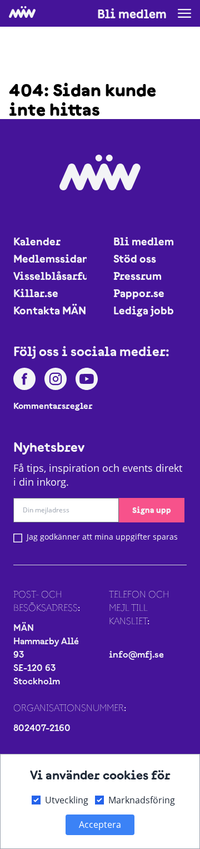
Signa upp (151, 510)
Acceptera (100, 824)
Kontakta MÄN (49, 310)
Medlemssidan (50, 258)
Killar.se (35, 293)
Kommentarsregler (53, 406)
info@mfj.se (136, 654)
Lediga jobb (143, 310)
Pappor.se (138, 293)
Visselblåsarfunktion (50, 275)
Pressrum (137, 275)
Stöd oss (134, 258)
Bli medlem (132, 14)
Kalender (37, 241)
